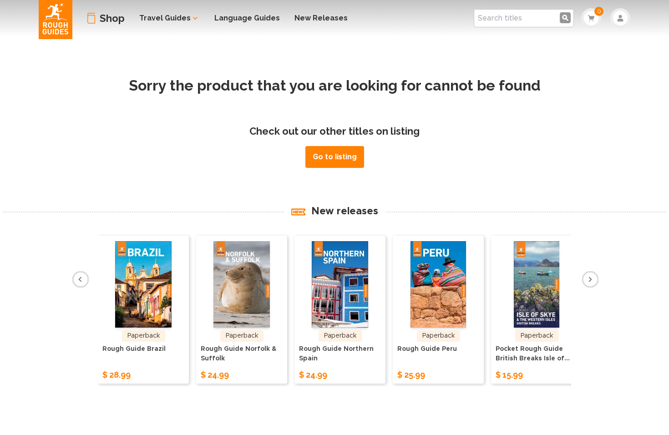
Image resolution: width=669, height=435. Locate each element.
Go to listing (335, 157)
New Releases (321, 18)
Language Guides (247, 18)
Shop (112, 18)
